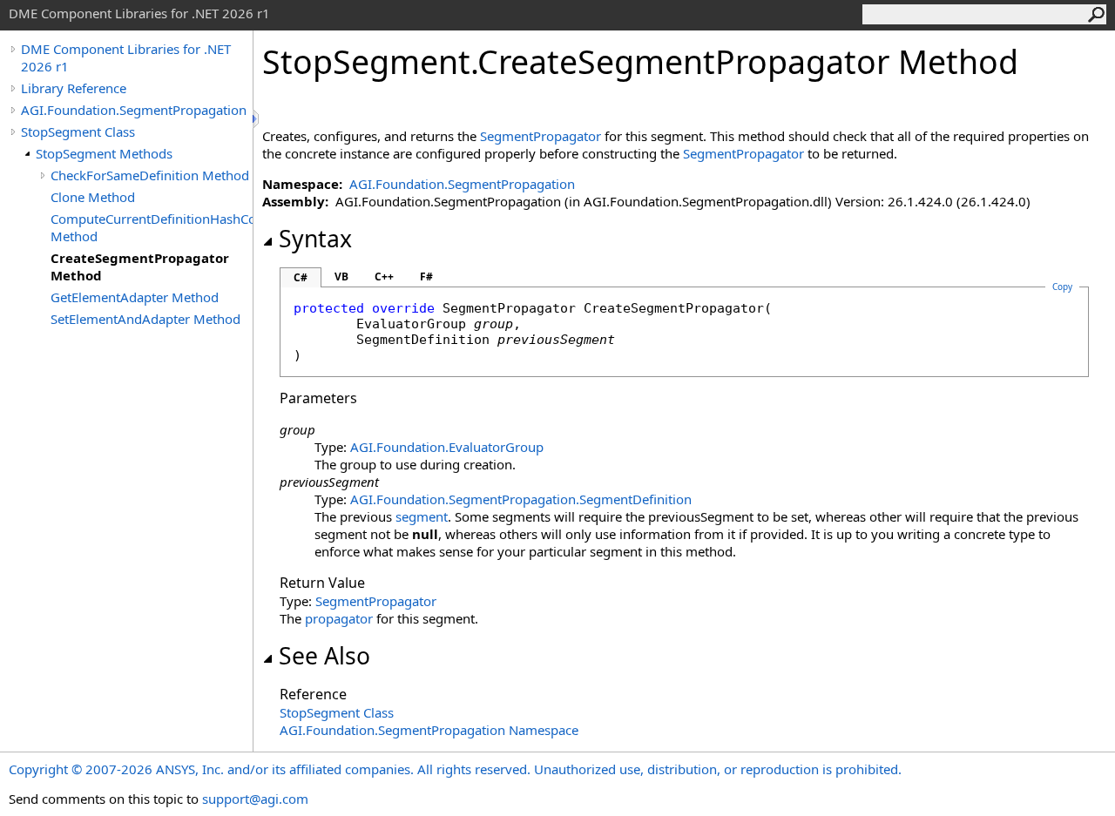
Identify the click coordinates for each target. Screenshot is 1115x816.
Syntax (315, 238)
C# (300, 277)
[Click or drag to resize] (257, 119)
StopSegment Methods (104, 153)
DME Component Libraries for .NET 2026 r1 (126, 57)
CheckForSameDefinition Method (150, 175)
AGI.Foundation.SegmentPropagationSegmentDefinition (521, 499)
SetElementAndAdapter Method (145, 318)
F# (426, 276)
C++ (384, 276)
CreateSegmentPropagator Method (140, 266)
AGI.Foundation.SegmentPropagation (134, 109)
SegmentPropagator (540, 136)
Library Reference (73, 88)
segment (421, 516)
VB (341, 276)
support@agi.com (255, 798)
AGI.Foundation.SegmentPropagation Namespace (429, 729)
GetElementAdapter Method (135, 297)
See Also (324, 655)
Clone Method (93, 197)
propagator (339, 618)
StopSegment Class (78, 131)
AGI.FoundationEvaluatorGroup (447, 446)
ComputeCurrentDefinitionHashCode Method (152, 227)
